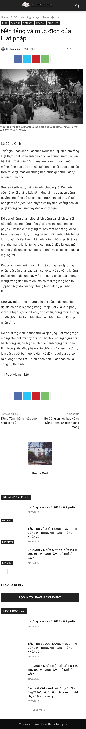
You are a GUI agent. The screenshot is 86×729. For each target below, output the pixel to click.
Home (4, 17)
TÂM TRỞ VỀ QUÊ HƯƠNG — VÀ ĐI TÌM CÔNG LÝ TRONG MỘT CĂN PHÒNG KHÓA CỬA (52, 532)
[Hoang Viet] (3, 49)
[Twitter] (27, 59)
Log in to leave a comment (40, 597)
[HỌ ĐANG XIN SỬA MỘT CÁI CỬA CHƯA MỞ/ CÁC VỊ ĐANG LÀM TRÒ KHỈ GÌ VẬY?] (12, 557)
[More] (54, 59)
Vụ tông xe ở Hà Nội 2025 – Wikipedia (51, 507)
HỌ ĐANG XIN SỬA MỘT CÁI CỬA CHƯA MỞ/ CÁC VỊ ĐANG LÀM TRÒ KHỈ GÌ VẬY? (53, 554)
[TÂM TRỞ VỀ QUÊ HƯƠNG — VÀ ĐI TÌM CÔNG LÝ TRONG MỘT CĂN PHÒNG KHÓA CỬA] (12, 535)
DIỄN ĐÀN (28, 23)
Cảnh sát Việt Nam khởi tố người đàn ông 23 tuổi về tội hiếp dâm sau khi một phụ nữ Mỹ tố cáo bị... (53, 692)
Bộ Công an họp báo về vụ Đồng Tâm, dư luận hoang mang (61, 423)
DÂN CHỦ (15, 23)
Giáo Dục (40, 23)
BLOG (14, 17)
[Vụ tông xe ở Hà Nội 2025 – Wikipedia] (12, 514)
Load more (39, 709)
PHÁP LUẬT (53, 23)
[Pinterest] (36, 59)
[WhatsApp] (45, 59)
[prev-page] (3, 571)
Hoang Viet (15, 48)
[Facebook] (18, 59)
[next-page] (9, 571)
